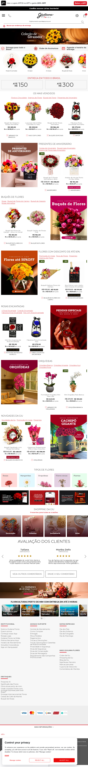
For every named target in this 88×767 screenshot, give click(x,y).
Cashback (77, 15)
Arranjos (48, 70)
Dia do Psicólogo (66, 636)
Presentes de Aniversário (67, 98)
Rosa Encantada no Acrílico (14, 353)
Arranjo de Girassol (13, 136)
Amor (77, 135)
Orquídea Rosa (45, 367)
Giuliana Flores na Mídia (10, 638)
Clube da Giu (65, 655)
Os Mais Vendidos (44, 93)
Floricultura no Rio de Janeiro (67, 613)
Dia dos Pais (64, 629)
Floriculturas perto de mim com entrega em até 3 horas (44, 602)
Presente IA (6, 682)
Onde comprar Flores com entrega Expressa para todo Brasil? (12, 690)
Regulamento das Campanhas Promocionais (42, 656)
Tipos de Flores (62, 256)
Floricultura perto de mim (11, 686)
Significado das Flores (9, 684)
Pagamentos (35, 638)
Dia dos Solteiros (66, 631)
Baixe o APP (80, 3)
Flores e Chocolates (19, 98)
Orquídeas (45, 361)
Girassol (30, 70)
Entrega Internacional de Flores (14, 694)
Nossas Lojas (6, 636)
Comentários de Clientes (70, 669)
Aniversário (52, 190)
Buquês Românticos (14, 460)
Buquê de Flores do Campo (18, 201)
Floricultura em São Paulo (10, 613)
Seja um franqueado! (9, 647)
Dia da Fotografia (67, 634)
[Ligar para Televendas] (10, 15)
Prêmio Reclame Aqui (10, 640)
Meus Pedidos (36, 636)
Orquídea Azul (74, 365)
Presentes (73, 256)
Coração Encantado (25, 311)
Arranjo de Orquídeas (51, 408)
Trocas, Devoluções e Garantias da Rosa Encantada (42, 643)
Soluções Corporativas (10, 645)
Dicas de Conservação (39, 651)
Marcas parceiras (66, 664)
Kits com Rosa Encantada (33, 313)
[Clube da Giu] (44, 598)
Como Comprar (36, 631)
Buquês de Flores (12, 197)
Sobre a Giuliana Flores (10, 629)
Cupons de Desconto (68, 667)
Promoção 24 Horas (47, 256)
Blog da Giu (64, 660)
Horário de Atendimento (11, 643)
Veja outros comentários (27, 574)
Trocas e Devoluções (38, 640)
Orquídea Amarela (61, 365)
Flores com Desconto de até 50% (59, 251)
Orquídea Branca (46, 365)
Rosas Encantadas (11, 70)
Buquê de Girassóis (38, 201)
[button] (40, 42)
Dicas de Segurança (38, 649)
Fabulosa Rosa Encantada (12, 313)
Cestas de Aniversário (47, 148)
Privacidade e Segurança (40, 647)
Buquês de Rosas (67, 70)
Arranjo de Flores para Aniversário (52, 150)
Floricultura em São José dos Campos (29, 611)
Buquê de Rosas (7, 699)
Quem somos (6, 631)
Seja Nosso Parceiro (68, 662)
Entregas (33, 634)
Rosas (4, 201)
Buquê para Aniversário (66, 148)
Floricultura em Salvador (49, 613)
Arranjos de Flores (35, 98)
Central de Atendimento (40, 629)
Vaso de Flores (34, 135)
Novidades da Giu (12, 416)
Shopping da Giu (66, 658)
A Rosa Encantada (9, 311)
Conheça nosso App (9, 634)
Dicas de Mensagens (38, 653)
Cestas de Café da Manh (11, 697)
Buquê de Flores (49, 98)
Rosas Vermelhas (8, 203)
